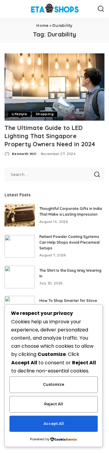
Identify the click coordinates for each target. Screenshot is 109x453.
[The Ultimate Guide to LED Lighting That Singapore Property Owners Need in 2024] (54, 87)
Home (42, 25)
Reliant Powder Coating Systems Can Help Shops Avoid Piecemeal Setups (69, 242)
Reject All (53, 404)
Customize (53, 384)
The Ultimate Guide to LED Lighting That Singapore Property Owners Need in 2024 (50, 136)
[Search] (100, 9)
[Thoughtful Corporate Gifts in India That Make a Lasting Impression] (20, 215)
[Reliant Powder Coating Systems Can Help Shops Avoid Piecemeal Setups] (20, 246)
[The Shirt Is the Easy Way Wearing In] (20, 277)
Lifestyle (19, 114)
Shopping (45, 114)
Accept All (54, 423)
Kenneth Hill (24, 154)
